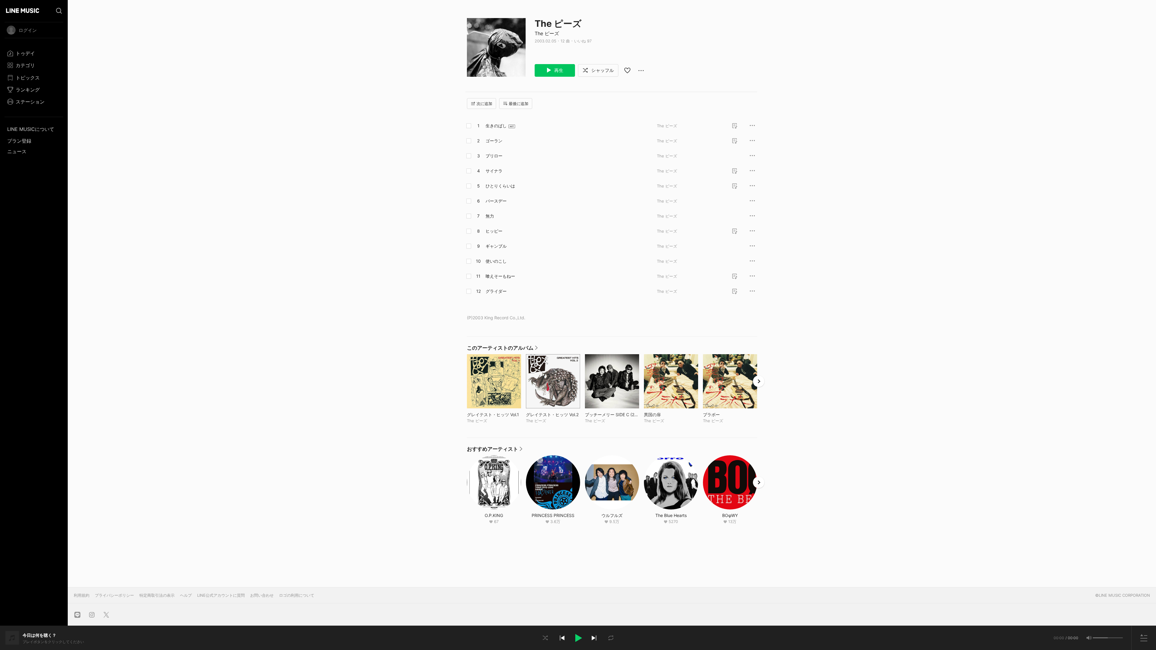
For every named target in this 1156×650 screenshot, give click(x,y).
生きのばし (496, 125)
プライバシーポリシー (114, 595)
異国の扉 (665, 414)
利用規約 (81, 595)
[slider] (1100, 637)
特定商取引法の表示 (157, 595)
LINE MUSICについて (30, 129)
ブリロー (494, 155)
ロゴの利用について (296, 595)
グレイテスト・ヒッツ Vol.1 (494, 414)
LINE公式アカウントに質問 (221, 595)
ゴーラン (494, 140)
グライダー (496, 291)
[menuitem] (34, 53)
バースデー (496, 200)
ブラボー (724, 414)
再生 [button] (558, 70)
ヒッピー (494, 231)
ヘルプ (186, 595)
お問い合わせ (262, 595)
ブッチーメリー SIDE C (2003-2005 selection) (612, 414)
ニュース (16, 151)
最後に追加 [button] (518, 103)
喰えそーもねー (500, 276)
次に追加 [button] (484, 103)
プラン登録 (19, 141)
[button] (578, 638)
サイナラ (494, 170)
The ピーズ (547, 33)
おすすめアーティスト (494, 450)
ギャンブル (496, 246)
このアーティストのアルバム (502, 349)
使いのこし (496, 261)
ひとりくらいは (500, 185)
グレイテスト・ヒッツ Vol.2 (553, 414)
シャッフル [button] (602, 70)
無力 (490, 215)
